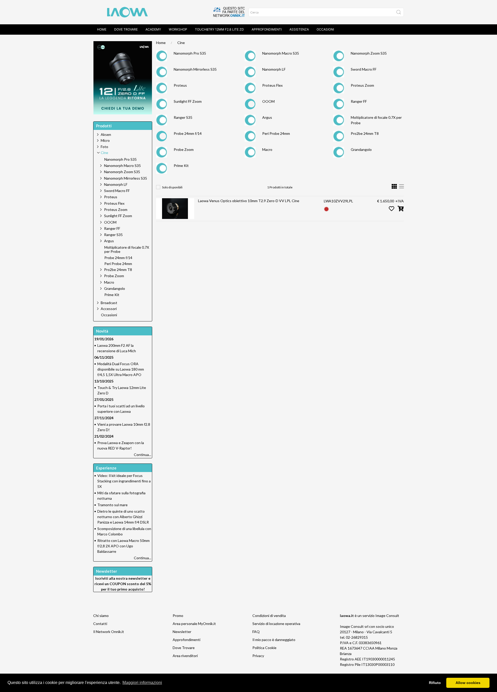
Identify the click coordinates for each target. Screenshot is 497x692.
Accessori (109, 308)
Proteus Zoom (362, 85)
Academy (153, 29)
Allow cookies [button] (468, 683)
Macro (267, 149)
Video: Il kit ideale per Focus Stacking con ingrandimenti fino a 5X (124, 481)
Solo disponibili (172, 187)
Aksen (106, 134)
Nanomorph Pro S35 (190, 53)
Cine (181, 42)
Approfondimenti (267, 29)
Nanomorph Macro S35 (280, 53)
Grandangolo (361, 149)
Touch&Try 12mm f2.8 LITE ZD (219, 29)
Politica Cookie (264, 647)
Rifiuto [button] (435, 683)
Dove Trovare (184, 647)
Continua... (142, 454)
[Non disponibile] (326, 208)
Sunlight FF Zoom (188, 101)
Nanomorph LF (274, 69)
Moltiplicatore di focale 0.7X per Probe (126, 249)
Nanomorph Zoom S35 (369, 53)
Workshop (178, 29)
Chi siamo (101, 615)
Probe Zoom (184, 149)
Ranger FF (359, 101)
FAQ (256, 631)
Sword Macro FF (363, 69)
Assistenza (299, 29)
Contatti (100, 623)
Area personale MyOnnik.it (194, 623)
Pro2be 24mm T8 (365, 133)
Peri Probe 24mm (276, 133)
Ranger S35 (183, 117)
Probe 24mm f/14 (188, 133)
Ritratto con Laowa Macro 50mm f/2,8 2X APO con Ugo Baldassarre (123, 546)
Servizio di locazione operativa (276, 623)
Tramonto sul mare (112, 505)
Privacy (258, 655)
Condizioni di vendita (269, 615)
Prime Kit (181, 165)
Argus (267, 117)
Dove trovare (126, 29)
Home (101, 29)
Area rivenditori (185, 655)
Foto (104, 146)
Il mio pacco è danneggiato (273, 639)
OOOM (268, 101)
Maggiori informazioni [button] (142, 682)
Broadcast (109, 302)
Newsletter (182, 631)
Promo (178, 615)
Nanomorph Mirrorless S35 (195, 69)
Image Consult (387, 615)
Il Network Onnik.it (108, 631)
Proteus (180, 85)
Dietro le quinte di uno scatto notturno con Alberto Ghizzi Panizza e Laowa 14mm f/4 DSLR (123, 516)
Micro (105, 140)
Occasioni (325, 29)
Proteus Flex (272, 85)
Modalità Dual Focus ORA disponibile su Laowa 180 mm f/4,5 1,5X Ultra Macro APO (120, 369)
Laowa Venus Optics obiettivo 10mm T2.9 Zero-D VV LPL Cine (248, 200)
